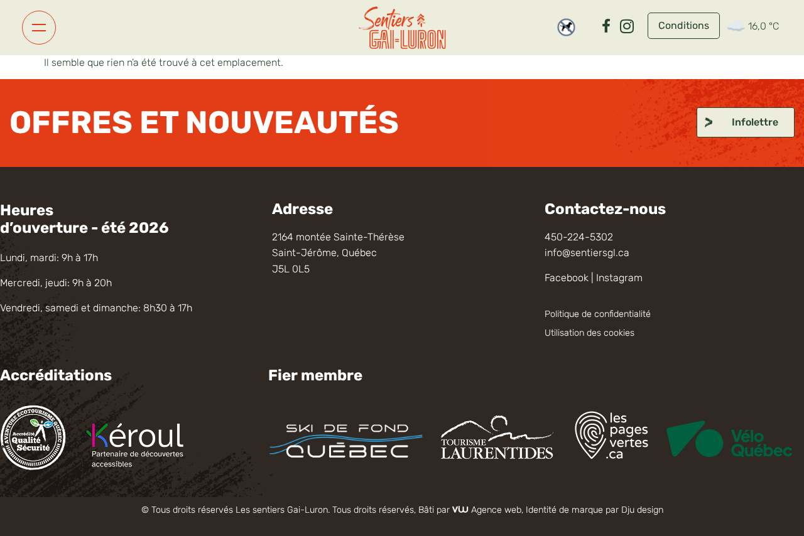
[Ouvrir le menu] (39, 28)
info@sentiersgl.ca (587, 253)
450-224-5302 (579, 237)
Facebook (567, 278)
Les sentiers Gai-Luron (282, 510)
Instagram (619, 278)
